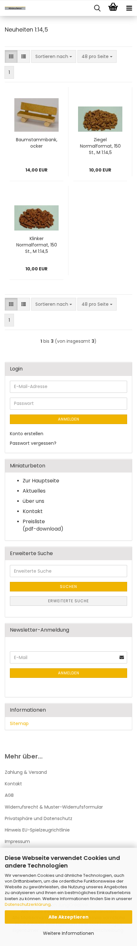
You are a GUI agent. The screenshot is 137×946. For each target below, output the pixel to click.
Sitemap (19, 723)
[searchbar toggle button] (97, 8)
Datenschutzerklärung (28, 904)
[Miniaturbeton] (12, 8)
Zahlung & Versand (26, 772)
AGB (9, 795)
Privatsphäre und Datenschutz (38, 818)
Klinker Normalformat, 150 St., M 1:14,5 (36, 244)
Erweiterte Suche (68, 601)
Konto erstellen (26, 433)
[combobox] (53, 56)
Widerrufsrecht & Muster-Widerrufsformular (54, 807)
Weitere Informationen (68, 933)
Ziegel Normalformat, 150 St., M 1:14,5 (100, 146)
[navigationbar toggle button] (129, 8)
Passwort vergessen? (33, 443)
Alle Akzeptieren (68, 917)
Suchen (68, 586)
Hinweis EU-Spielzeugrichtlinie (37, 830)
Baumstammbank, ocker (36, 142)
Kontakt (13, 784)
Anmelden (68, 419)
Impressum (17, 841)
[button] (11, 56)
